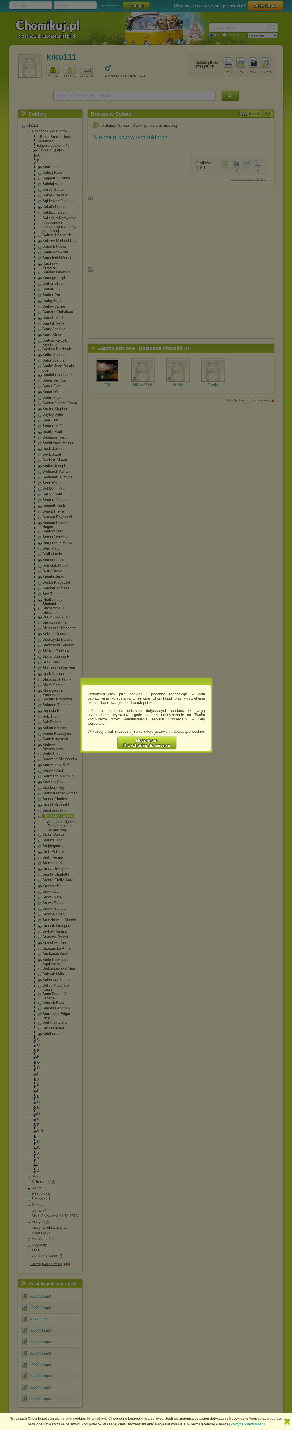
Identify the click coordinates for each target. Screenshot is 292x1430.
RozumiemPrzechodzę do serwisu (146, 743)
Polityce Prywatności (247, 1424)
